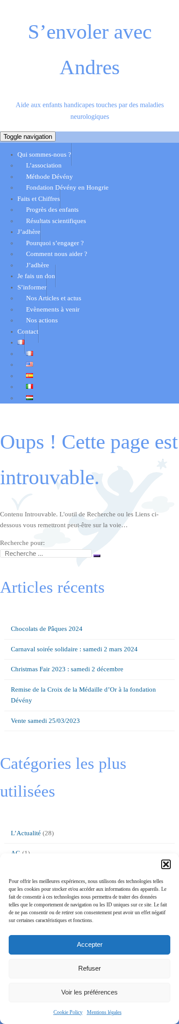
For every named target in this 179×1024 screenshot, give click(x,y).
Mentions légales (104, 1012)
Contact (27, 331)
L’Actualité (26, 833)
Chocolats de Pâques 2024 (47, 628)
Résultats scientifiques (56, 220)
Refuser (89, 968)
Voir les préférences (89, 992)
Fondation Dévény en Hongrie (67, 187)
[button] (166, 864)
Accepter (90, 944)
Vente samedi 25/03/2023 (45, 720)
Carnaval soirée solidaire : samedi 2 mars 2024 (74, 649)
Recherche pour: (22, 542)
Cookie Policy (68, 1012)
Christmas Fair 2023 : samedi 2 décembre (67, 669)
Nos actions (42, 320)
